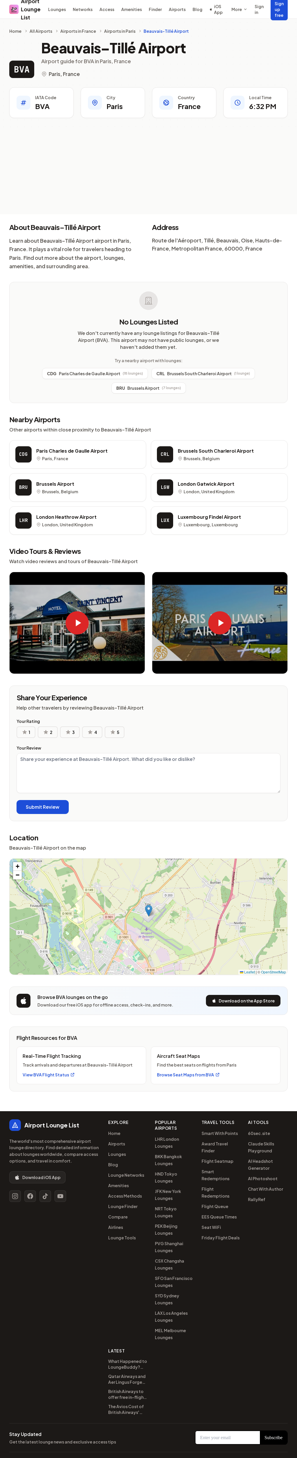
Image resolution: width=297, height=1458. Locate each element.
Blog (197, 9)
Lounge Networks (126, 1175)
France (189, 106)
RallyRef (256, 1199)
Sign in (259, 9)
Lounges (57, 9)
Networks (83, 9)
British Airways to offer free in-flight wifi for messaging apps (127, 1394)
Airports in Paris (119, 31)
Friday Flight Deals (221, 1237)
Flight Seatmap (217, 1161)
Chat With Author (265, 1189)
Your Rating (28, 721)
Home (15, 31)
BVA (22, 69)
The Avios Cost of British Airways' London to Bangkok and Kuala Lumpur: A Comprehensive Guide (127, 1409)
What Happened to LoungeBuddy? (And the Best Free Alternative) (127, 1364)
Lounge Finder (122, 1206)
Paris (114, 106)
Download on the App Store (247, 1000)
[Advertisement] (148, 170)
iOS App (218, 9)
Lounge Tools (122, 1237)
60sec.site (259, 1133)
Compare (118, 1216)
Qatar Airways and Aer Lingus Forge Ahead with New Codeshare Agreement (127, 1379)
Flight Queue (215, 1206)
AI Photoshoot (263, 1178)
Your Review (29, 747)
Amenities (131, 9)
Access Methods (125, 1195)
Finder (155, 9)
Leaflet (249, 971)
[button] (148, 911)
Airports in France (78, 31)
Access (106, 9)
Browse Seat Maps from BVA (185, 1074)
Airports (177, 9)
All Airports (41, 31)
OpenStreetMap (273, 971)
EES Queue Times (219, 1216)
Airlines (115, 1227)
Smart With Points (220, 1133)
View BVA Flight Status (46, 1074)
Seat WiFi (211, 1227)
